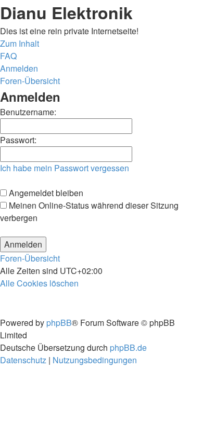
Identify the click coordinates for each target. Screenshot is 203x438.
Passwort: (18, 140)
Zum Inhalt (19, 43)
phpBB (59, 322)
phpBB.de (128, 347)
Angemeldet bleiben (45, 193)
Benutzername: (28, 112)
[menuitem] (8, 56)
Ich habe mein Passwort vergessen (64, 168)
